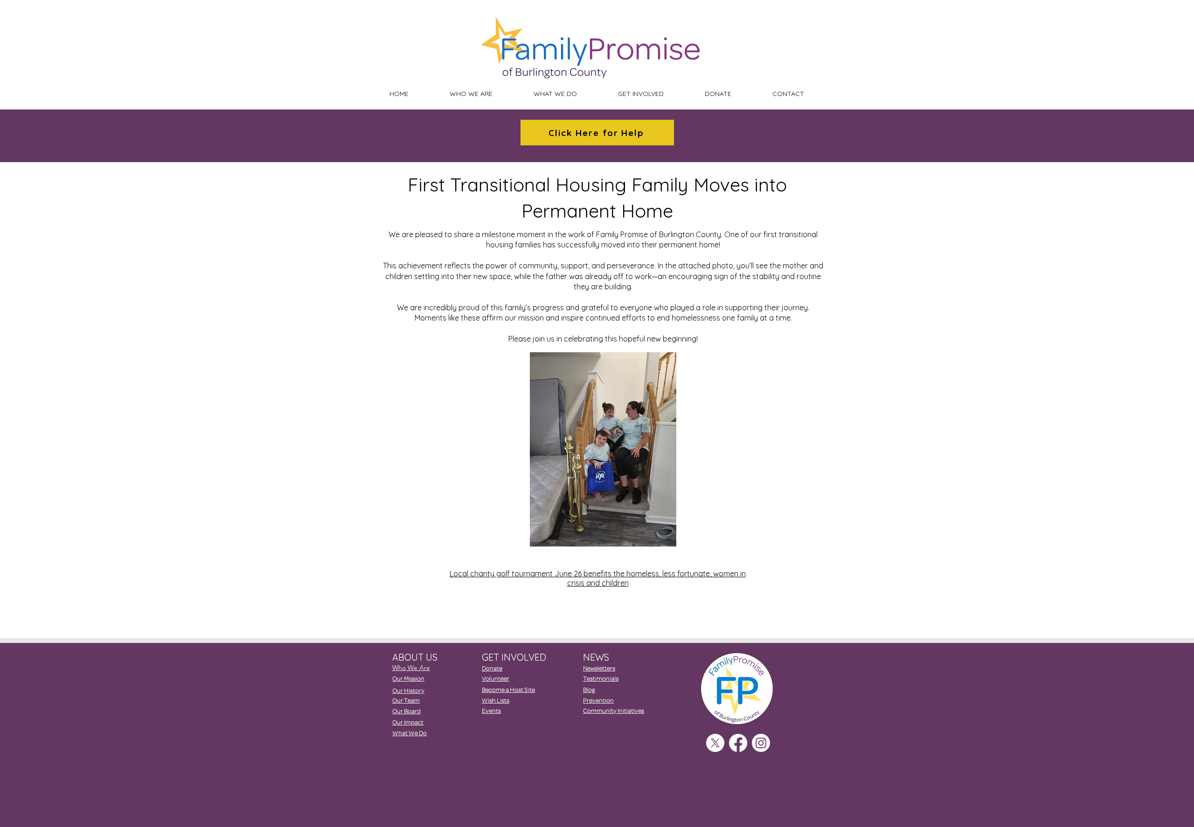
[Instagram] (761, 743)
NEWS (596, 657)
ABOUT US (414, 657)
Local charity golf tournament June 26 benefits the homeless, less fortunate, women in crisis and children (598, 578)
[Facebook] (738, 743)
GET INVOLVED (514, 657)
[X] (715, 743)
